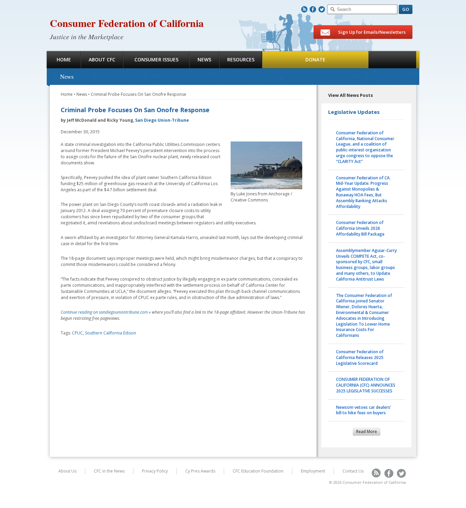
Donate (315, 59)
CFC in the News (109, 471)
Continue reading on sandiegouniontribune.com (104, 312)
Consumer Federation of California (127, 22)
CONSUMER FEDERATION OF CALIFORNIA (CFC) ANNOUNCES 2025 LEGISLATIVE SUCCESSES (365, 385)
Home (64, 59)
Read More (366, 431)
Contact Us (353, 471)
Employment (313, 471)
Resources (240, 59)
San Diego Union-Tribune (162, 120)
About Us (67, 471)
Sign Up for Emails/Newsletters (371, 32)
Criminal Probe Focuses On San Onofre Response (138, 94)
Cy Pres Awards (200, 471)
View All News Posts (350, 95)
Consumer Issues (156, 59)
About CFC (102, 59)
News (204, 59)
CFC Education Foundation (258, 471)
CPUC (77, 333)
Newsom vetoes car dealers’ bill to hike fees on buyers (363, 410)
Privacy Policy (155, 471)
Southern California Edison (110, 333)
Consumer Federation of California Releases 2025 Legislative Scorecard (359, 357)
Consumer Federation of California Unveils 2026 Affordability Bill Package (360, 228)
